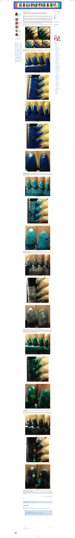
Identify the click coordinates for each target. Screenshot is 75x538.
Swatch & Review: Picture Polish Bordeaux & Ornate (20, 35)
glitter (25, 502)
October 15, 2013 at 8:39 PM (30, 507)
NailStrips (20, 56)
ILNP (19, 53)
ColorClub (16, 47)
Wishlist (20, 9)
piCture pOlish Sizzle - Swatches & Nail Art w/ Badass (20, 23)
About (22, 9)
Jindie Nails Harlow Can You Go (57, 62)
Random (20, 59)
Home (14, 9)
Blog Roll (29, 9)
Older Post (51, 527)
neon (15, 57)
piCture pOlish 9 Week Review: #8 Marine (57, 67)
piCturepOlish (17, 58)
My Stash (17, 9)
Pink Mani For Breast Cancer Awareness (57, 65)
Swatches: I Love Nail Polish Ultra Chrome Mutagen (57, 75)
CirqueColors (16, 46)
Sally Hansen (16, 60)
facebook (34, 493)
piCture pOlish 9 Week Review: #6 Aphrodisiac (57, 85)
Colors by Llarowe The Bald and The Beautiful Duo (57, 89)
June (55, 93)
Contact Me (25, 9)
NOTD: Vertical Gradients (56, 81)
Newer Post (24, 527)
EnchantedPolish (17, 49)
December (56, 46)
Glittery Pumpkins (57, 53)
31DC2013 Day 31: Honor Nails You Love (57, 87)
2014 (55, 44)
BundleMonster (16, 44)
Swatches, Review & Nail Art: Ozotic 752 (57, 59)
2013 (55, 45)
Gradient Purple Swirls (20, 18)
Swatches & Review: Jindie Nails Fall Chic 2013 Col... (57, 69)
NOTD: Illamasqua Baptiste (57, 61)
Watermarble (17, 61)
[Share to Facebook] (33, 501)
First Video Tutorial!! (57, 80)
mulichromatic (16, 56)
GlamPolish (16, 51)
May (55, 94)
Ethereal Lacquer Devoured (57, 54)
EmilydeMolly (18, 48)
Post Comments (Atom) (28, 528)
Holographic (17, 52)
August (56, 91)
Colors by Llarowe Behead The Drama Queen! (20, 30)
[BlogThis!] (31, 501)
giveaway (20, 50)
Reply (25, 509)
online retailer (44, 492)
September (56, 90)
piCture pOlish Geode (19, 26)
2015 (55, 43)
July (55, 92)
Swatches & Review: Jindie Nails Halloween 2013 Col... (57, 72)
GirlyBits (16, 50)
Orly (20, 57)
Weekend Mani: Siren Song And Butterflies (57, 70)
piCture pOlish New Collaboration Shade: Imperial (57, 79)
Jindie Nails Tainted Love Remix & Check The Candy (57, 58)
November (56, 47)
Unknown (26, 507)
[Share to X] (32, 501)
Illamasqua (16, 53)
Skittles (20, 60)
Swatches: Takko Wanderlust (57, 52)
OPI (17, 57)
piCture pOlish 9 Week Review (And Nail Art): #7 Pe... (57, 77)
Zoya (20, 61)
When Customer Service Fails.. (20, 38)
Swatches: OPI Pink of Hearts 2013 (57, 83)
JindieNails (28, 502)
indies (26, 502)
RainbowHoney (16, 59)
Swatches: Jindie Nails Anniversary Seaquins (57, 50)
